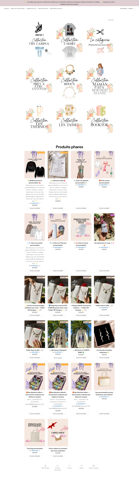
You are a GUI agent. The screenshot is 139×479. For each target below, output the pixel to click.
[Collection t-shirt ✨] (69, 41)
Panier (81, 468)
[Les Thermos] (39, 121)
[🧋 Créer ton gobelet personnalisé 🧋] (81, 164)
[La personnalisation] (100, 41)
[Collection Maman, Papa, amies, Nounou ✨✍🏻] (100, 81)
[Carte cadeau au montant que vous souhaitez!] (58, 432)
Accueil (6, 8)
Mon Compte (45, 468)
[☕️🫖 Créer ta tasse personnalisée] (81, 227)
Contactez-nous (43, 8)
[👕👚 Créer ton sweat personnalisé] (34, 227)
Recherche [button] (123, 8)
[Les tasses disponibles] (69, 121)
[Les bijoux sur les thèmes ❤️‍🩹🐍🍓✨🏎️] (69, 81)
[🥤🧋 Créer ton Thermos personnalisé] (58, 227)
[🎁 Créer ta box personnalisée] (104, 164)
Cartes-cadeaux (94, 468)
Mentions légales (56, 8)
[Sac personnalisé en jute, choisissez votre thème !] (104, 376)
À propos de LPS (31, 8)
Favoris (69, 468)
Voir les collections (18, 8)
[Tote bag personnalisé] (34, 432)
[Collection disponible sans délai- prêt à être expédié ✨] (39, 81)
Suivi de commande (57, 469)
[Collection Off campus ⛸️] (39, 41)
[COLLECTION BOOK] (100, 121)
